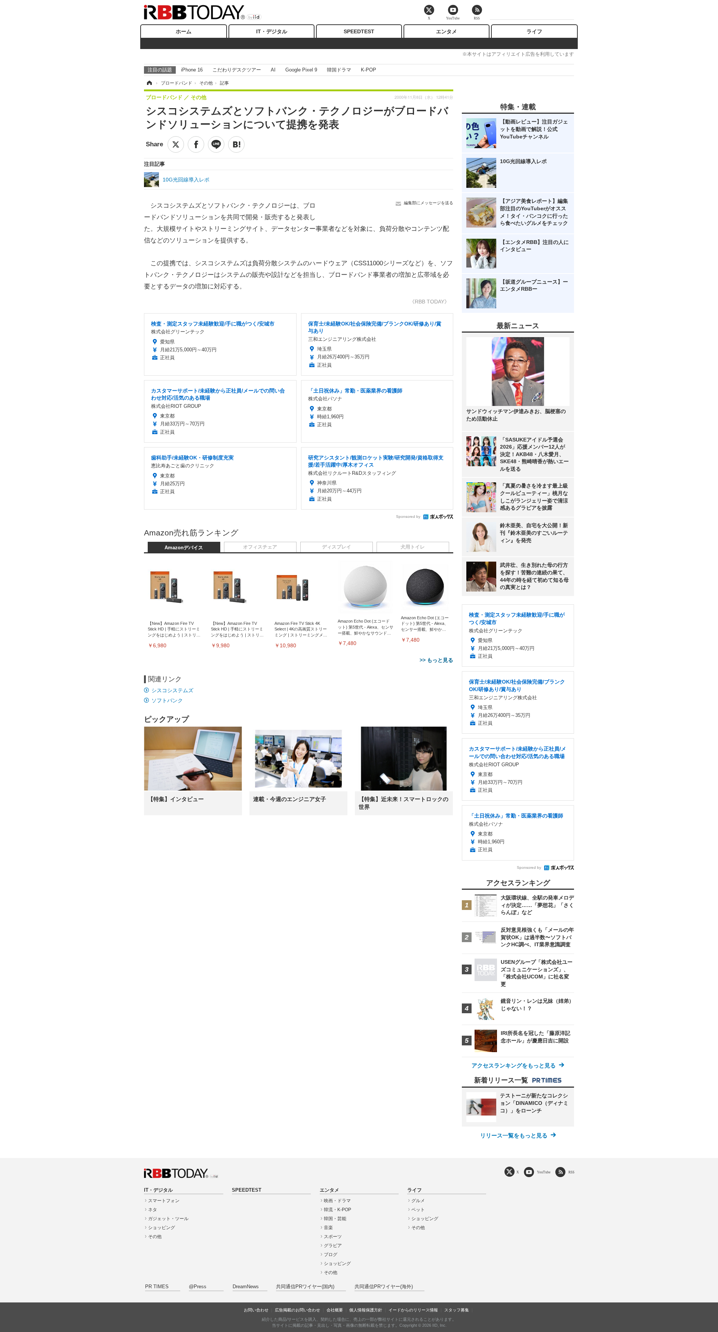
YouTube (543, 1172)
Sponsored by (408, 516)
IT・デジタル (271, 31)
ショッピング (161, 1227)
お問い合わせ (256, 1310)
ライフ (534, 31)
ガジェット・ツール (168, 1218)
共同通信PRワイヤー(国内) (305, 1286)
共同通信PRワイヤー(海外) (384, 1286)
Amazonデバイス (184, 547)
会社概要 (334, 1310)
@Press (197, 1286)
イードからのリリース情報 (413, 1310)
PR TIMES (157, 1286)
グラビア (333, 1245)
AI (273, 70)
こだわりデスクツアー (236, 70)
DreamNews (246, 1286)
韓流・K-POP (337, 1209)
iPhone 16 (192, 70)
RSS (571, 1172)
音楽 (328, 1227)
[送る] (216, 144)
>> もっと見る (436, 660)
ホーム (183, 31)
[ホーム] (149, 83)
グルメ (418, 1200)
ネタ (152, 1209)
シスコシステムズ (172, 690)
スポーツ (333, 1236)
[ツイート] (176, 144)
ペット (418, 1209)
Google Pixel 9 (301, 70)
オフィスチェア (260, 547)
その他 (155, 1236)
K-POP (368, 70)
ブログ (330, 1254)
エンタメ (446, 31)
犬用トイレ (413, 547)
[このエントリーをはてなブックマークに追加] (236, 144)
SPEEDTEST (359, 31)
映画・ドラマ (337, 1200)
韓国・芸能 (335, 1218)
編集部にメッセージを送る (428, 203)
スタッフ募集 (456, 1310)
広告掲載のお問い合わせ (297, 1310)
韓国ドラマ (339, 70)
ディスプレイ (336, 547)
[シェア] (196, 144)
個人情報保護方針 (365, 1310)
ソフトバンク (167, 700)
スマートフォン (164, 1200)
